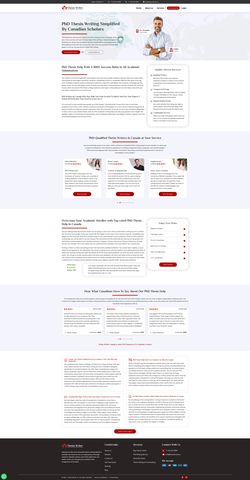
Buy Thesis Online (139, 450)
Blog (106, 470)
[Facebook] (182, 477)
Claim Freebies (168, 265)
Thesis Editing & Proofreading (144, 462)
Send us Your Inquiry (125, 431)
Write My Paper (82, 194)
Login (184, 8)
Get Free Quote (110, 462)
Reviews (108, 454)
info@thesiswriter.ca (150, 2)
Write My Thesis (139, 458)
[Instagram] (186, 477)
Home (138, 8)
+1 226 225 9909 (115, 2)
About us (149, 8)
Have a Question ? (97, 2)
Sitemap (108, 466)
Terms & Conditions (100, 477)
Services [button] (161, 8)
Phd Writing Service (140, 454)
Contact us (109, 458)
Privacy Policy (114, 477)
